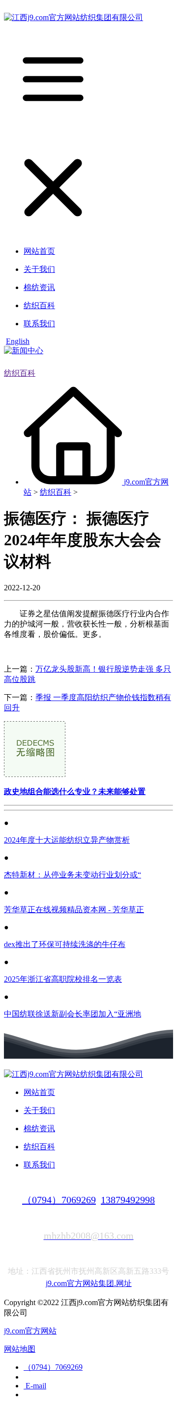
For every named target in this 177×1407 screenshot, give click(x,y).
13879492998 (128, 1199)
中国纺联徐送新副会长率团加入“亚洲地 (72, 1014)
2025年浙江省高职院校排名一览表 (63, 979)
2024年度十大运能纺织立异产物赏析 (67, 840)
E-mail (35, 1386)
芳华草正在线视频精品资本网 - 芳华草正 (74, 909)
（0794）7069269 (59, 1199)
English (18, 341)
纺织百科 (19, 373)
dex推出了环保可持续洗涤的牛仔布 (64, 944)
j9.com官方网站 (30, 1331)
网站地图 (19, 1349)
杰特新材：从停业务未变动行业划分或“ (72, 875)
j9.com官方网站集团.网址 (89, 1283)
